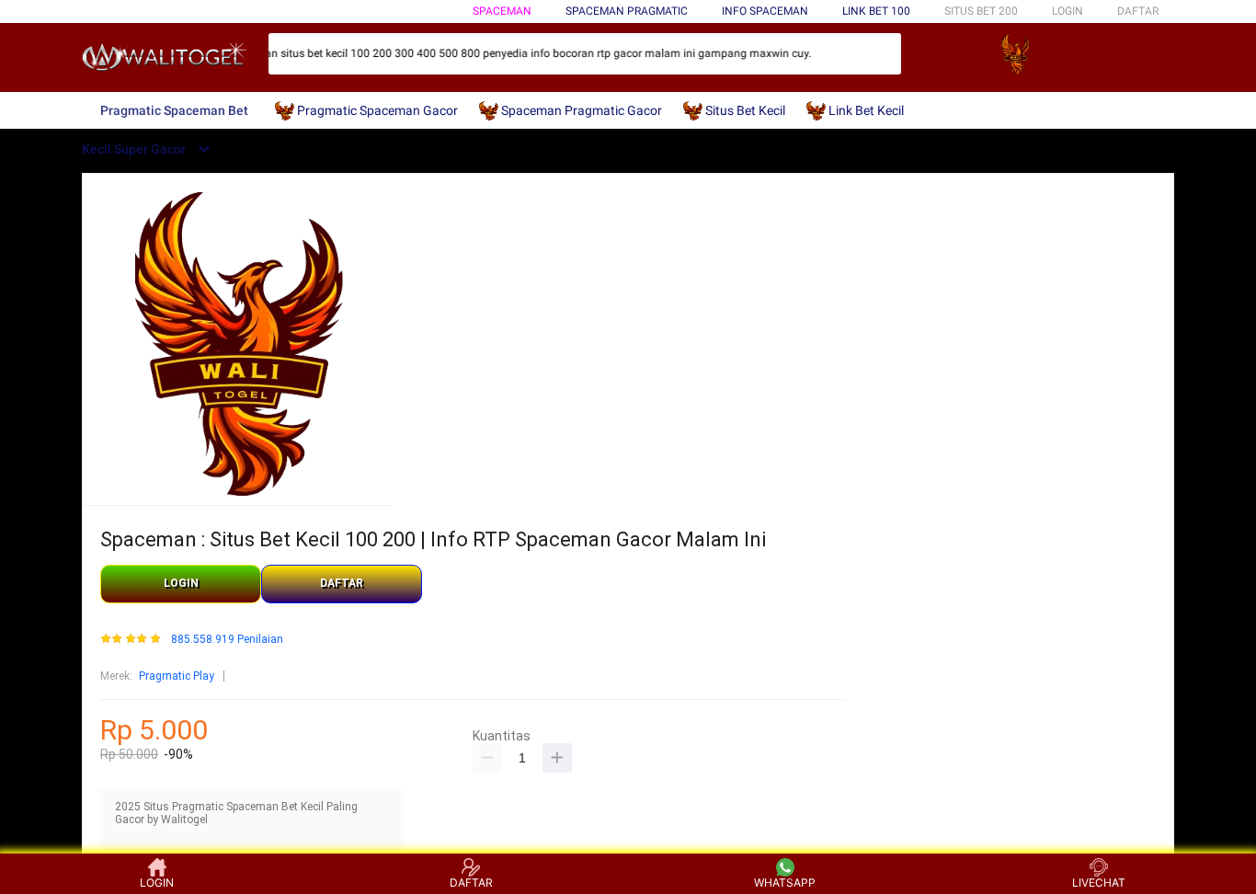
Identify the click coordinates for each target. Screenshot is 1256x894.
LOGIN (1067, 11)
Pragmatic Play (176, 676)
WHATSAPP (785, 882)
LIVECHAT (1098, 882)
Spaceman (502, 11)
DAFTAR (1138, 11)
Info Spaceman (765, 11)
